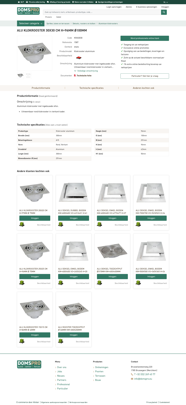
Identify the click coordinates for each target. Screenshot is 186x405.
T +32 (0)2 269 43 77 (144, 374)
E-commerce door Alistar (27, 402)
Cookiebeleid (164, 402)
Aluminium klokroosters (108, 23)
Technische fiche (84, 75)
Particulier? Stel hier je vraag (145, 76)
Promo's (48, 17)
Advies (129, 6)
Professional (63, 384)
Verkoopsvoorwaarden (78, 402)
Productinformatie (41, 88)
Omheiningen (101, 367)
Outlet (58, 17)
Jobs (59, 371)
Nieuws (61, 375)
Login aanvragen (113, 6)
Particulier (62, 388)
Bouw (98, 380)
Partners (61, 380)
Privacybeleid (151, 402)
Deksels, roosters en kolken (84, 23)
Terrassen (100, 375)
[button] (30, 23)
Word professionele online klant (145, 38)
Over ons (61, 367)
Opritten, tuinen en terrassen (58, 23)
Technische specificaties (91, 88)
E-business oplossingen (146, 6)
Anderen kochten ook (143, 88)
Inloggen (35, 218)
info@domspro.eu (143, 378)
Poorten (99, 371)
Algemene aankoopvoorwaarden (54, 402)
